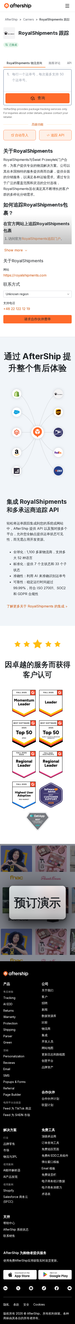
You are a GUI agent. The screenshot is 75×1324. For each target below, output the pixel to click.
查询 (41, 98)
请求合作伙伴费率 (37, 319)
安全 (26, 1304)
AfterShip (11, 19)
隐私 (6, 1304)
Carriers (28, 19)
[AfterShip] (18, 6)
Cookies (39, 1304)
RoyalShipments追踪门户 (41, 238)
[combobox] (37, 294)
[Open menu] (67, 5)
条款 (16, 1304)
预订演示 (37, 902)
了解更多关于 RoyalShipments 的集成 (37, 606)
